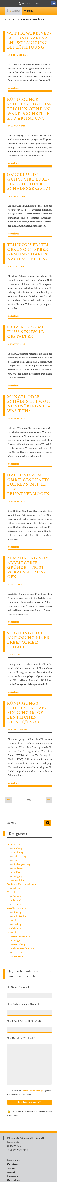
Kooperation (13, 1160)
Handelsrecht (14, 928)
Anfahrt (11, 1172)
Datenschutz (13, 1180)
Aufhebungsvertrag (20, 864)
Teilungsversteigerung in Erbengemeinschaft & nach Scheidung (28, 252)
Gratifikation (17, 868)
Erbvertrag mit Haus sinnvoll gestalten (27, 332)
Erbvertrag (16, 896)
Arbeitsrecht (13, 844)
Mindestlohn (17, 880)
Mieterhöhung (18, 944)
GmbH (14, 920)
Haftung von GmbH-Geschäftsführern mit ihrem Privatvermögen (29, 484)
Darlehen (15, 888)
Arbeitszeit (16, 860)
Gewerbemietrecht (20, 936)
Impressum (13, 1176)
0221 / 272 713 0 (30, 3)
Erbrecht (11, 892)
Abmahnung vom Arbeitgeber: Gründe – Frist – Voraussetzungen (28, 567)
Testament (16, 904)
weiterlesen (13, 88)
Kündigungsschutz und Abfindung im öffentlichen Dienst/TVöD (26, 713)
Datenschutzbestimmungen (33, 1090)
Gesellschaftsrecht (16, 908)
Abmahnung (17, 852)
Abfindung (16, 848)
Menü (30, 10)
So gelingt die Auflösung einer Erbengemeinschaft (28, 640)
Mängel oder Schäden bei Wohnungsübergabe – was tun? (29, 404)
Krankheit (16, 872)
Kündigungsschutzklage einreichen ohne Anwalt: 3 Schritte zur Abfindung (29, 109)
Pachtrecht (16, 952)
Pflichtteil (16, 900)
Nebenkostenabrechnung (23, 948)
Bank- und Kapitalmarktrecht (22, 884)
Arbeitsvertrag (18, 856)
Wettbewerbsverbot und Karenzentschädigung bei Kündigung (29, 40)
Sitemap (11, 1168)
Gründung (16, 924)
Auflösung (16, 912)
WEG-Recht (17, 956)
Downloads (12, 1164)
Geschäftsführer (19, 916)
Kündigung (16, 876)
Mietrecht (12, 932)
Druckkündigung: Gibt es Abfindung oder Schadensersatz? (29, 182)
